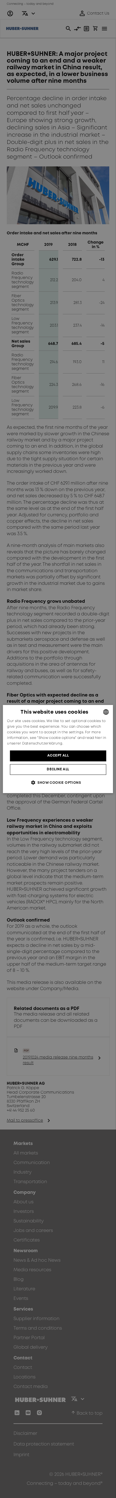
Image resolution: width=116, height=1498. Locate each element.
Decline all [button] (58, 769)
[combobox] (106, 712)
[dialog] (58, 749)
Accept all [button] (58, 755)
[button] (58, 782)
